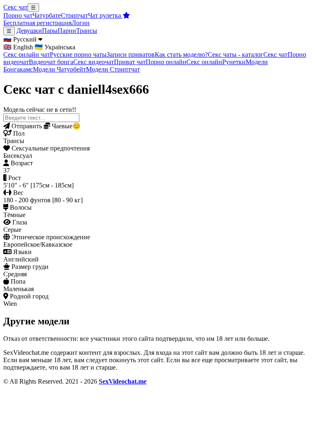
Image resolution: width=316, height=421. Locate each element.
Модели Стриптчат (113, 69)
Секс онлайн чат (26, 54)
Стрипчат (74, 15)
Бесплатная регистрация (37, 22)
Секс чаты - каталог (235, 54)
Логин (81, 22)
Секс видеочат (93, 61)
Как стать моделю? (181, 54)
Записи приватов (131, 54)
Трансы (86, 30)
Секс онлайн (204, 61)
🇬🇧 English (18, 47)
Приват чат (130, 61)
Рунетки (234, 61)
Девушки (29, 30)
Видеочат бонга (51, 61)
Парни (67, 30)
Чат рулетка (105, 15)
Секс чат (15, 7)
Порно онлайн (166, 61)
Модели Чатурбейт (59, 69)
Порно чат (18, 15)
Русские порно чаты (78, 54)
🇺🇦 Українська (55, 47)
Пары (50, 30)
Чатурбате (47, 15)
